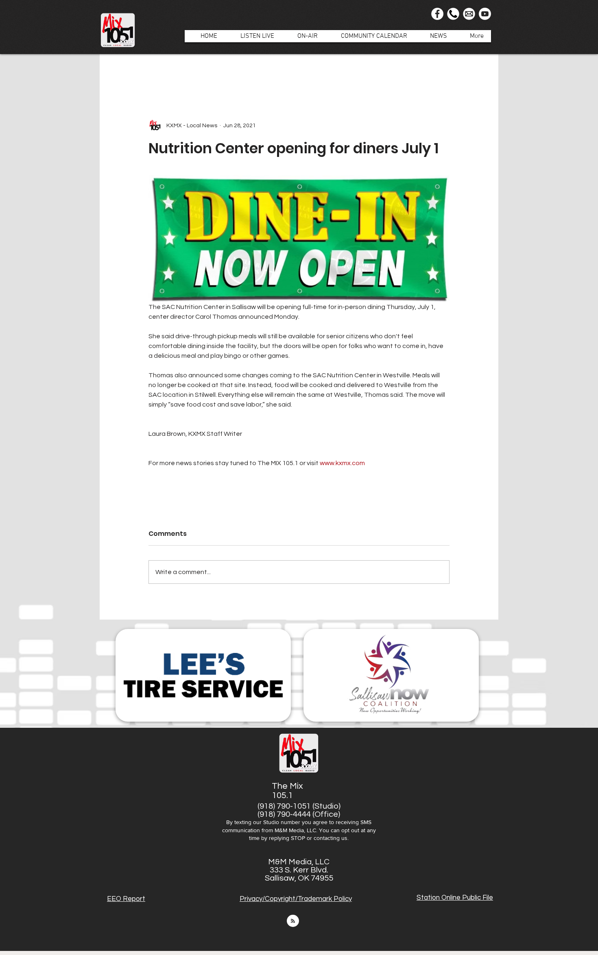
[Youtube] (485, 14)
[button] (303, 36)
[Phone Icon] (453, 14)
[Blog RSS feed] (293, 921)
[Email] (469, 14)
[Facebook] (437, 14)
